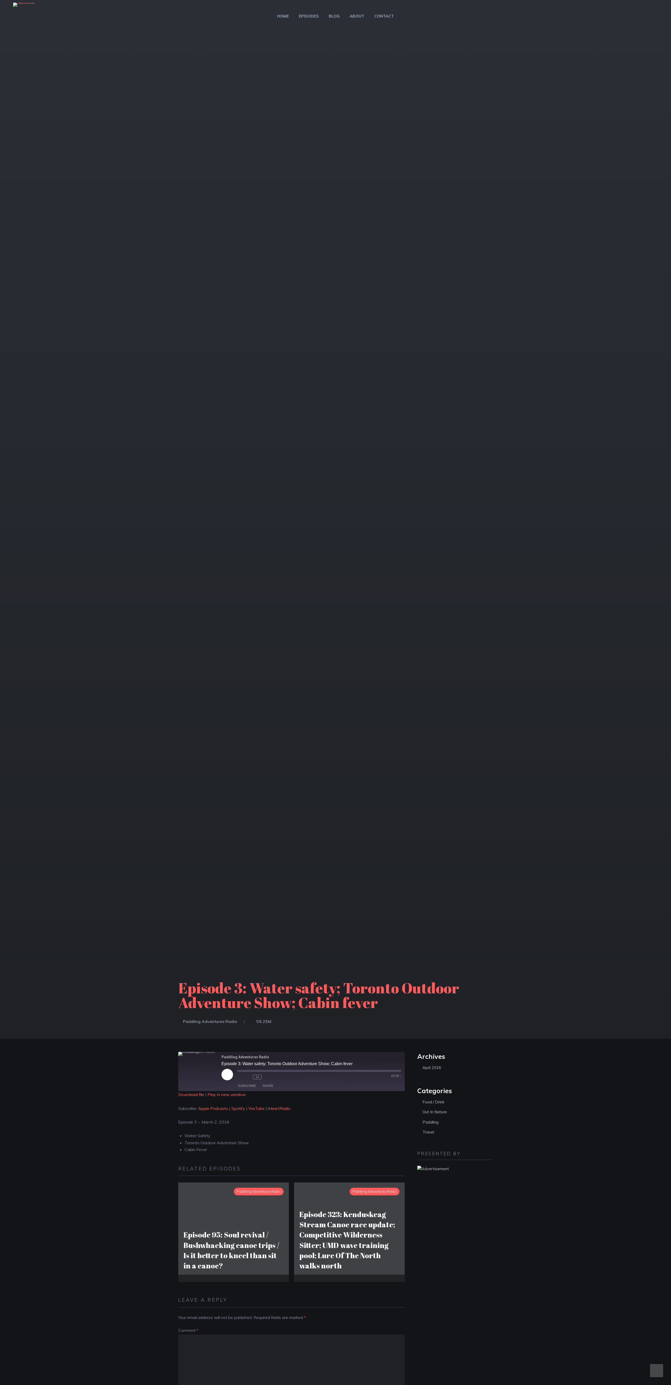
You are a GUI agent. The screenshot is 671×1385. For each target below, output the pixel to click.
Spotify (238, 1108)
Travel (428, 1132)
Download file (191, 1094)
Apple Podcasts (213, 1108)
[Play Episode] (227, 1074)
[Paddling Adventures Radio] (24, 8)
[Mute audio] (239, 1077)
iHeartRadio (279, 1108)
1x (257, 1077)
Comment (188, 1330)
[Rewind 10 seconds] (247, 1077)
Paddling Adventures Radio (210, 1021)
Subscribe (247, 1086)
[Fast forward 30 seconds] (266, 1077)
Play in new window (227, 1094)
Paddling (431, 1122)
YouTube (256, 1108)
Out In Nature (435, 1111)
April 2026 (432, 1067)
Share (267, 1086)
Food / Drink (433, 1101)
